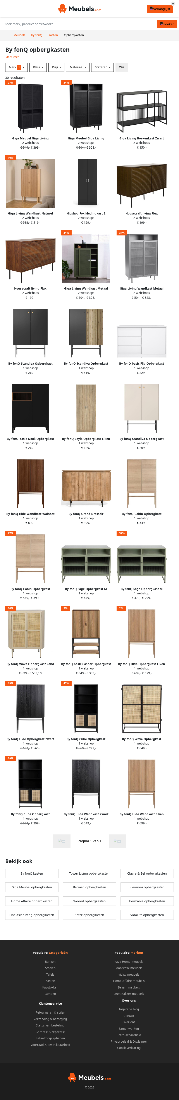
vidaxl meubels (129, 974)
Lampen (50, 994)
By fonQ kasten (32, 873)
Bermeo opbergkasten (89, 887)
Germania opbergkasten (147, 901)
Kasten (50, 981)
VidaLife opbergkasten (147, 915)
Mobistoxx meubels (128, 968)
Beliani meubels (129, 987)
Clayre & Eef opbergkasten (147, 873)
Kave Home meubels (128, 962)
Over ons (128, 1022)
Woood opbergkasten (89, 901)
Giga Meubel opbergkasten (32, 887)
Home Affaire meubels (129, 981)
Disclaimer (140, 1041)
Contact (129, 1016)
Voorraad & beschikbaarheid (50, 1045)
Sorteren (101, 67)
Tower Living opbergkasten (89, 873)
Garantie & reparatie (50, 1032)
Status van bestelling (50, 1025)
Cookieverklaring (129, 1048)
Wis (121, 67)
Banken (50, 962)
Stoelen (50, 968)
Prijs (55, 67)
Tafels (50, 974)
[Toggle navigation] (7, 9)
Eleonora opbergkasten (147, 887)
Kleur (37, 67)
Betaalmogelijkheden (50, 1038)
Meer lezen (12, 57)
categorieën (58, 953)
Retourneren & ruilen (50, 1012)
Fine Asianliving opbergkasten (31, 915)
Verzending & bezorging (50, 1019)
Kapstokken (50, 987)
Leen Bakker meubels (129, 994)
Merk (14, 67)
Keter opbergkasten (89, 915)
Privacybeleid (120, 1041)
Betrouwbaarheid (129, 1035)
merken (137, 953)
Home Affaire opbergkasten (31, 901)
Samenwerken (129, 1029)
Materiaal (77, 67)
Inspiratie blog (129, 1009)
